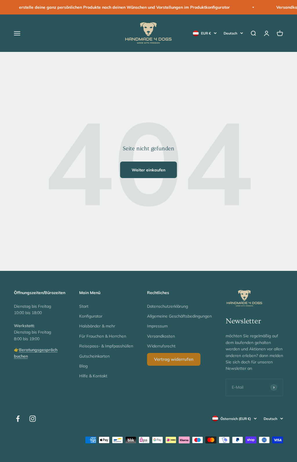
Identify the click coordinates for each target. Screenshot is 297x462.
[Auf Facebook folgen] (18, 419)
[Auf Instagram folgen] (33, 419)
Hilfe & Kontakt (93, 375)
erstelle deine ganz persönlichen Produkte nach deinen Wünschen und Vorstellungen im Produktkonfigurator (119, 7)
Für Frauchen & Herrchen (102, 336)
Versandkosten (161, 336)
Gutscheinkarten (94, 356)
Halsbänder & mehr (97, 326)
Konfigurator (90, 316)
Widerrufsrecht (161, 346)
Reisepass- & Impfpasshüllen (106, 346)
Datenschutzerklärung (167, 306)
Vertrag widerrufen (173, 359)
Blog (83, 366)
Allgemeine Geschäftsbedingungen (179, 316)
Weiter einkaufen (148, 170)
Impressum (157, 326)
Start (83, 306)
